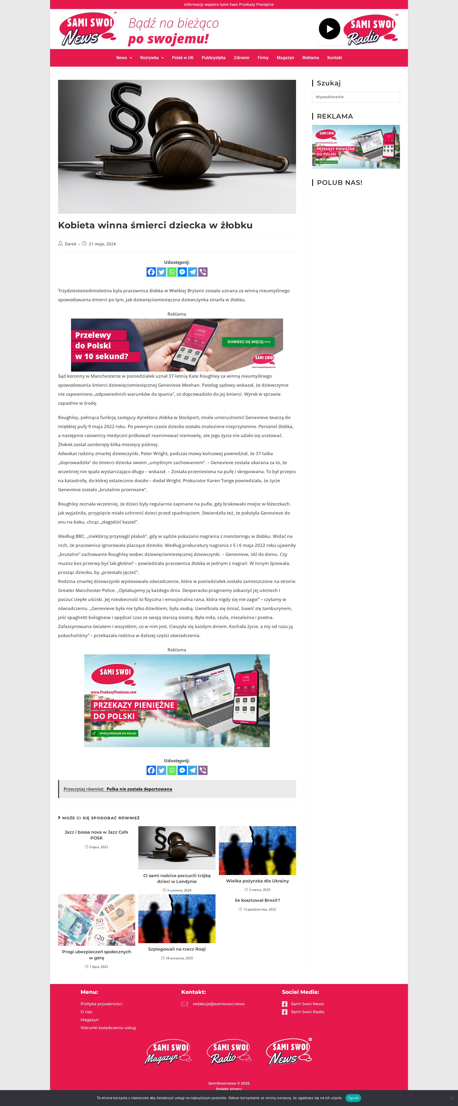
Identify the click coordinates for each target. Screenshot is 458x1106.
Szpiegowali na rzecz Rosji (177, 949)
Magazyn (285, 57)
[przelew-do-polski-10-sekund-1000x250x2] (177, 344)
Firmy (263, 57)
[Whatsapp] (172, 272)
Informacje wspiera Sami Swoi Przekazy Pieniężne (229, 4)
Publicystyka (214, 57)
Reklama (310, 57)
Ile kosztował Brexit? (257, 900)
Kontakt (334, 57)
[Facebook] (151, 272)
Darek (70, 243)
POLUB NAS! (340, 182)
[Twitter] (161, 272)
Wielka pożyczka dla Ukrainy (257, 880)
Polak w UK (182, 57)
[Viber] (203, 272)
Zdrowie (241, 57)
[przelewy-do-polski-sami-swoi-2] (177, 700)
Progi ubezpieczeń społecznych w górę (96, 954)
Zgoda (353, 1098)
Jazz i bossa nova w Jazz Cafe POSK (96, 835)
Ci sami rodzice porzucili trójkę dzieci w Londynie (177, 878)
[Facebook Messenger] (182, 272)
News (121, 57)
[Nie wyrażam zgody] (451, 1098)
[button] (124, 58)
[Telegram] (192, 272)
